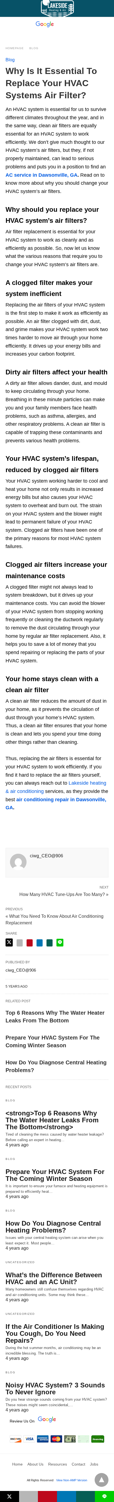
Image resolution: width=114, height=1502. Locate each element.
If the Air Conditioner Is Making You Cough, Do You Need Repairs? (55, 1333)
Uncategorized (20, 1262)
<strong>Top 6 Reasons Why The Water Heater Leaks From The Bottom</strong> (52, 1120)
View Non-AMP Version (71, 1480)
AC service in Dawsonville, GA (41, 175)
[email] (28, 1496)
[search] (105, 8)
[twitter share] (9, 942)
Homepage (15, 48)
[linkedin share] (40, 942)
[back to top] (101, 1480)
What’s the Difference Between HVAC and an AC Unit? (54, 1278)
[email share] (20, 942)
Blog (33, 48)
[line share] (59, 942)
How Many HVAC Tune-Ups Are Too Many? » (63, 894)
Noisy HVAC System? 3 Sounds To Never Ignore (55, 1388)
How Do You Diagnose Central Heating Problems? (53, 1227)
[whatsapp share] (49, 942)
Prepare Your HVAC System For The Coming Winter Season (55, 1175)
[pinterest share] (30, 942)
